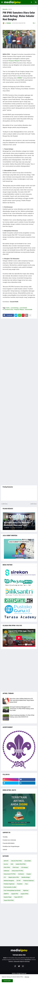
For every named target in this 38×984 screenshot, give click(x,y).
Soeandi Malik (28, 309)
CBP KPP (6, 860)
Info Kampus (24, 867)
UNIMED (19, 78)
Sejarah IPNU (14, 893)
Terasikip (5, 837)
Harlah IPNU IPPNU (20, 864)
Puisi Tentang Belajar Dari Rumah (12, 890)
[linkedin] (27, 783)
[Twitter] (15, 315)
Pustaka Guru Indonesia (9, 840)
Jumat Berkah (23, 307)
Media (5, 957)
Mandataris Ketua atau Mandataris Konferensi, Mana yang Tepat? (17, 524)
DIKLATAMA (28, 860)
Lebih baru (5, 504)
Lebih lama (33, 504)
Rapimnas (25, 890)
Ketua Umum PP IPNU (17, 870)
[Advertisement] (19, 402)
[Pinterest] (23, 315)
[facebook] (27, 779)
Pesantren (19, 884)
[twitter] (11, 783)
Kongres (29, 874)
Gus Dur (6, 864)
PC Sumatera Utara (8, 309)
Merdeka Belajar (26, 877)
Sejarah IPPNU (24, 893)
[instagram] (11, 779)
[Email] (26, 315)
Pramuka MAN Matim (8, 843)
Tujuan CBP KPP (18, 897)
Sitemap (27, 977)
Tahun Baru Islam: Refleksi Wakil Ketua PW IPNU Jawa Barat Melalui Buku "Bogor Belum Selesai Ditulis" (21, 700)
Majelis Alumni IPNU (14, 877)
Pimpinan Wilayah (14, 61)
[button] (2, 2)
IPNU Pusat (15, 867)
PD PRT (19, 880)
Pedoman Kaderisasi (28, 880)
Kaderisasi (6, 870)
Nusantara (28, 959)
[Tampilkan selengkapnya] (30, 315)
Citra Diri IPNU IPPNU (16, 860)
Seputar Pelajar (7, 897)
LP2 (5, 877)
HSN (12, 864)
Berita (10, 9)
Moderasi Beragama (9, 880)
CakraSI (5, 849)
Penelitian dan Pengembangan (11, 846)
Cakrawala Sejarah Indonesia (22, 961)
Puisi (26, 884)
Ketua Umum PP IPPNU (9, 874)
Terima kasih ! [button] (7, 980)
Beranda (5, 9)
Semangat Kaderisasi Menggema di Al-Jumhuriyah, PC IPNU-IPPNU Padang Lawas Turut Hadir (21, 708)
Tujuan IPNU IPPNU (9, 900)
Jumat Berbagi (14, 307)
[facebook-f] (15, 966)
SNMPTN (6, 893)
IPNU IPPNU (7, 867)
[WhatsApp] (19, 315)
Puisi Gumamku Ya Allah (10, 887)
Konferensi (21, 874)
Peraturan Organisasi (9, 884)
